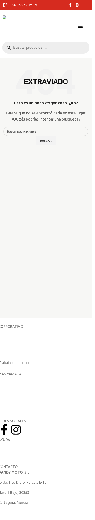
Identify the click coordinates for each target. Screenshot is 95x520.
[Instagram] (15, 429)
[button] (80, 26)
